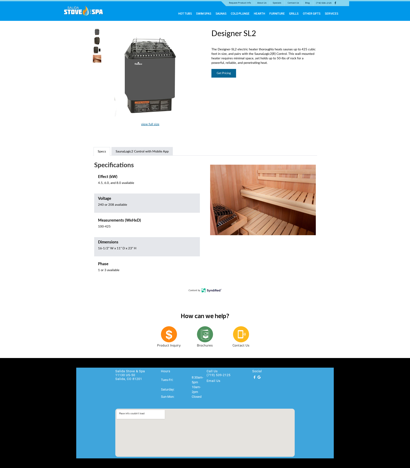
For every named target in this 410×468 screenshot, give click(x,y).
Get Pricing (224, 73)
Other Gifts (311, 14)
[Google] (259, 377)
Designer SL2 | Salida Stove (83, 11)
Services (331, 14)
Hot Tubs (185, 14)
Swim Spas (203, 14)
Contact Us (293, 3)
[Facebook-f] (254, 377)
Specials (277, 3)
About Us (261, 3)
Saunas (221, 14)
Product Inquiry (169, 345)
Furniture (277, 14)
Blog (307, 3)
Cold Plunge (240, 14)
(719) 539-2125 (324, 3)
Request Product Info (240, 3)
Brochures (205, 345)
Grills (294, 14)
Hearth (259, 14)
